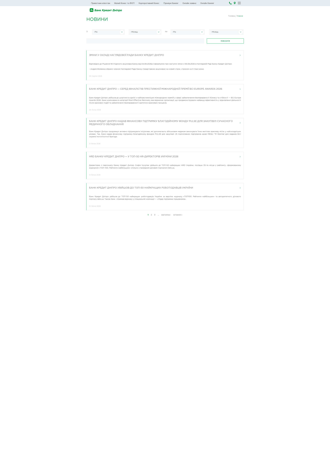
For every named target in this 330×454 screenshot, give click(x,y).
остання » (177, 215)
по (166, 31)
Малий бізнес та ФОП (124, 3)
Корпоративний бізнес (149, 3)
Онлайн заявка (189, 3)
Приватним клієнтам (100, 3)
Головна (231, 16)
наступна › (166, 215)
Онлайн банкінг (207, 3)
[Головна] (105, 10)
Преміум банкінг (170, 3)
